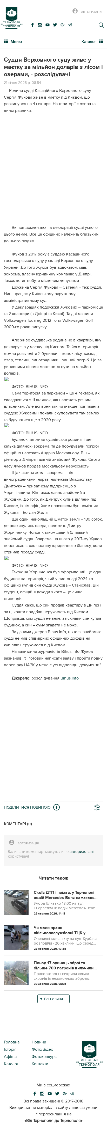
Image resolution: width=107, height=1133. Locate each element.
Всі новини (53, 999)
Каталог (11, 1063)
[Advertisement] (53, 171)
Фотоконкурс (44, 1056)
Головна (11, 1042)
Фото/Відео (42, 1049)
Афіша (10, 1056)
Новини (39, 1042)
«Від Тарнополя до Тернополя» (53, 1120)
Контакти (40, 1063)
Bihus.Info (70, 678)
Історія (10, 1049)
